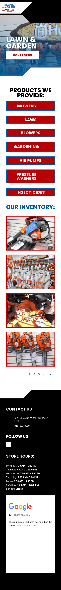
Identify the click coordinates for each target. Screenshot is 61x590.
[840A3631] (30, 326)
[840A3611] (30, 365)
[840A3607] (30, 287)
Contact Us (22, 55)
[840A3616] (30, 249)
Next (50, 374)
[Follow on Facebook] (8, 444)
